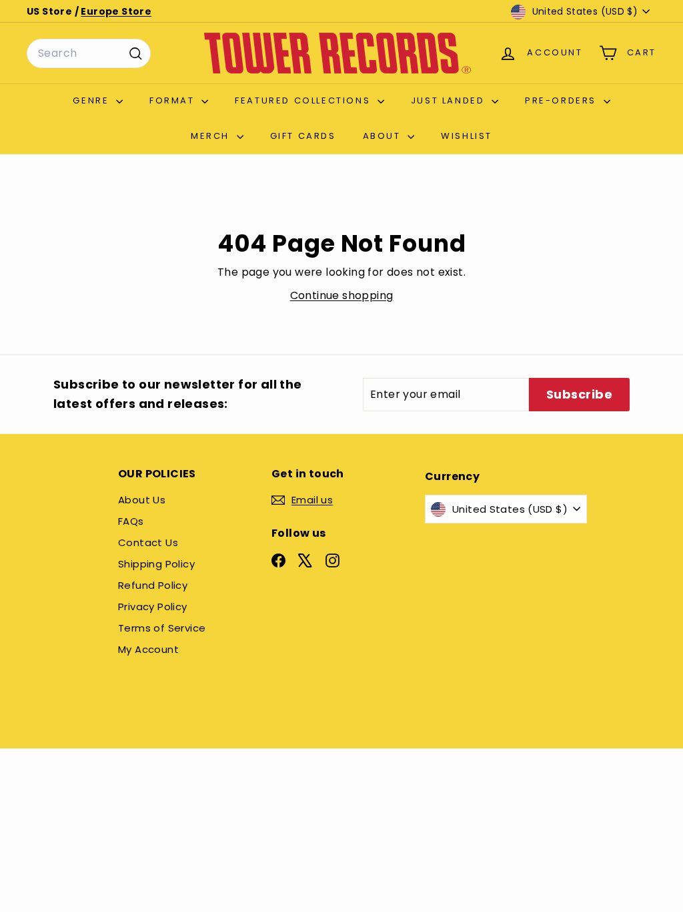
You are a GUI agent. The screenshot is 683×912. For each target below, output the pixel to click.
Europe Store (116, 11)
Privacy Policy (152, 607)
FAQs (131, 521)
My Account (148, 649)
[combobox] (89, 53)
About (384, 136)
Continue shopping (342, 295)
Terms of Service (161, 628)
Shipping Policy (156, 564)
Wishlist (466, 136)
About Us (141, 500)
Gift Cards (303, 136)
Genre (93, 100)
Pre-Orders (562, 100)
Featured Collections (304, 100)
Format (173, 100)
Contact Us (148, 542)
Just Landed (449, 100)
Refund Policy (152, 585)
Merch (212, 136)
